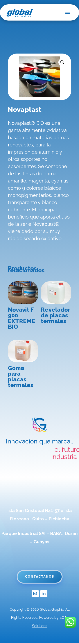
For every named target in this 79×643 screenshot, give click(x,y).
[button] (62, 62)
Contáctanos (39, 576)
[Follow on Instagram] (35, 593)
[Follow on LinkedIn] (43, 593)
